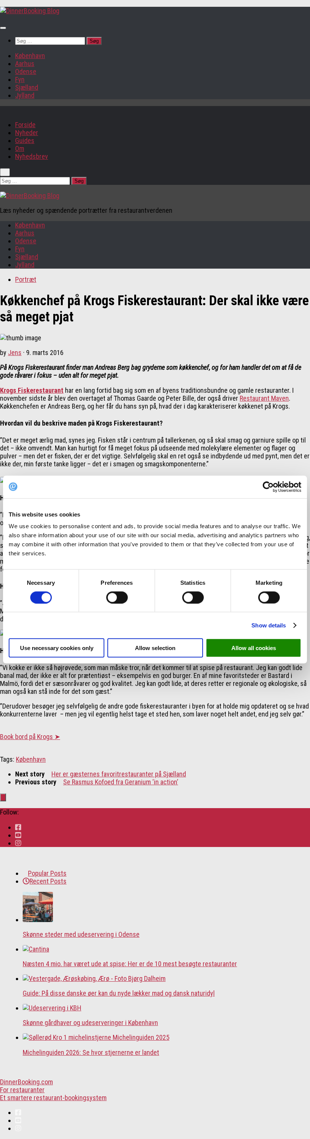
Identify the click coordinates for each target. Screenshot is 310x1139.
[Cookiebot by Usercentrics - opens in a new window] (268, 486)
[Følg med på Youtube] (18, 835)
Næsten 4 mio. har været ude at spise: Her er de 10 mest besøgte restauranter (130, 964)
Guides (24, 140)
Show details (268, 625)
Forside (25, 125)
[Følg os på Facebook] (18, 827)
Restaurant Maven (264, 398)
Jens (15, 353)
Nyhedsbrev (31, 156)
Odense (25, 71)
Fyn (20, 79)
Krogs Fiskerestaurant (32, 390)
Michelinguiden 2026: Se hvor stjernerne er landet (91, 1052)
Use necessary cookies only (56, 648)
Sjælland (26, 87)
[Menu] (3, 28)
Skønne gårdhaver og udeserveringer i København (90, 1023)
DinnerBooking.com (26, 1082)
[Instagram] (18, 843)
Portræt (25, 279)
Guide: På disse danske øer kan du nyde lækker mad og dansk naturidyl (119, 993)
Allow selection (155, 648)
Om (19, 148)
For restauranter (22, 1090)
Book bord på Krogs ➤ (30, 737)
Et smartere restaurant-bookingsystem (53, 1098)
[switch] (117, 597)
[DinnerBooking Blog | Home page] (29, 11)
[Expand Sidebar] (3, 797)
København (30, 56)
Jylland (24, 95)
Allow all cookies (253, 648)
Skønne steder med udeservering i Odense (81, 934)
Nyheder (26, 133)
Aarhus (24, 64)
